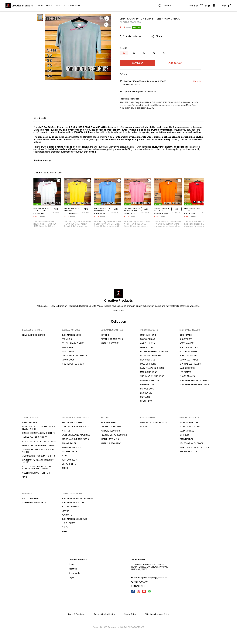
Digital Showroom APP (132, 627)
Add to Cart (175, 62)
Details (197, 81)
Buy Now (137, 62)
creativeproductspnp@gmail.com (150, 577)
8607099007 (141, 582)
